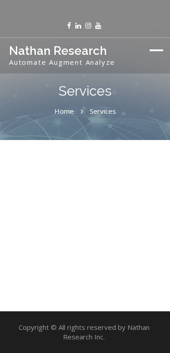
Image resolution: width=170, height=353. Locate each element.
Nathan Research (58, 51)
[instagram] (88, 25)
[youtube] (98, 25)
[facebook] (69, 25)
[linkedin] (78, 25)
